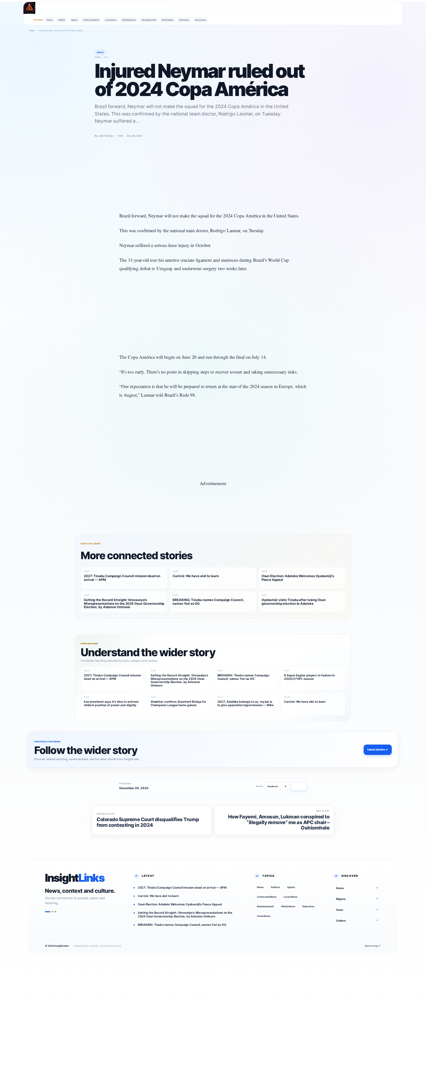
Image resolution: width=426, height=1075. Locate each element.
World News (167, 20)
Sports (74, 20)
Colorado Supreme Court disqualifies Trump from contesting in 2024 (148, 822)
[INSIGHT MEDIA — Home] (29, 8)
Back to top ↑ (373, 945)
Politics (61, 20)
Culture (357, 920)
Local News (110, 20)
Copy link (298, 786)
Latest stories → (377, 749)
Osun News (200, 20)
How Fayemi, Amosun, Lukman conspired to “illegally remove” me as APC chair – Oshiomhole (278, 822)
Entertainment (129, 20)
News (50, 20)
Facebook (272, 786)
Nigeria (357, 899)
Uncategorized (149, 20)
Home (32, 30)
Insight (74, 878)
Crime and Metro (91, 20)
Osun (357, 910)
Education (184, 20)
